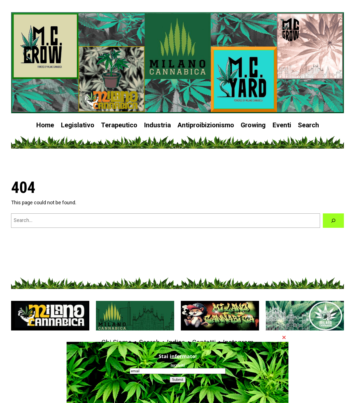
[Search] (333, 220)
